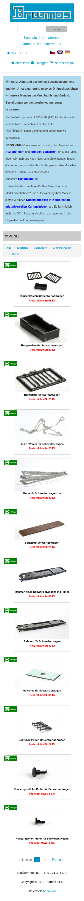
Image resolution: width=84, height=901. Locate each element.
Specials (30, 37)
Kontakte (28, 43)
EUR (24, 53)
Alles (8, 247)
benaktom (50, 891)
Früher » (58, 859)
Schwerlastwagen (62, 247)
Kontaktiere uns (49, 43)
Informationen (49, 37)
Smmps (16, 253)
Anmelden (21, 63)
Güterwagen (40, 247)
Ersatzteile (22, 247)
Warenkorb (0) (63, 63)
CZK (13, 53)
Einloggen (41, 63)
